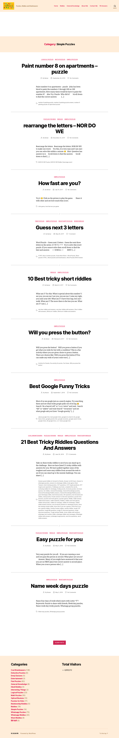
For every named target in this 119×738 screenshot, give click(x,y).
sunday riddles (69, 508)
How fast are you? (59, 183)
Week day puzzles (43, 611)
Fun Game (66, 363)
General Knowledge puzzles (71, 491)
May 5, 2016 (59, 546)
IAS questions (67, 495)
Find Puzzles (39, 221)
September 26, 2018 (59, 78)
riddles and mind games (72, 500)
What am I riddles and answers (67, 311)
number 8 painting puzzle (45, 102)
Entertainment (17, 679)
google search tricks (75, 419)
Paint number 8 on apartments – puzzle (59, 69)
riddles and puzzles (44, 502)
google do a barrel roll (68, 417)
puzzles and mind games (51, 498)
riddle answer (77, 498)
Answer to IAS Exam (70, 481)
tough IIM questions (50, 510)
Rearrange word (67, 162)
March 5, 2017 (59, 285)
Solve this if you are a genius (62, 506)
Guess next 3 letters (59, 227)
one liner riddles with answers (65, 309)
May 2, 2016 (59, 592)
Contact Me (94, 6)
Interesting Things (18, 690)
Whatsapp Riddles (84, 435)
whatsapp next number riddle (47, 514)
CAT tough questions (73, 485)
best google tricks (55, 417)
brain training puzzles (50, 485)
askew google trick (44, 417)
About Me (85, 6)
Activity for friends (43, 363)
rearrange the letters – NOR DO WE (59, 128)
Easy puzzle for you (59, 539)
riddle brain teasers (44, 500)
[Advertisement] (59, 24)
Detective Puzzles (18, 673)
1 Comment (72, 234)
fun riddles (47, 491)
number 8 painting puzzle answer (64, 102)
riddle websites (55, 500)
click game (41, 206)
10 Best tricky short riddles (59, 278)
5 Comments (72, 454)
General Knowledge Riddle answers (48, 493)
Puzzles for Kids (50, 119)
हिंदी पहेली (14, 721)
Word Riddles (79, 221)
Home (56, 6)
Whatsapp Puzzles (65, 221)
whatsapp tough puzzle (58, 516)
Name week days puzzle (59, 586)
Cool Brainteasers (35, 435)
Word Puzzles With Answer (75, 257)
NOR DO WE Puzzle (44, 162)
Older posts (59, 642)
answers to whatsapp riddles (58, 483)
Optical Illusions (17, 698)
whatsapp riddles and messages (65, 514)
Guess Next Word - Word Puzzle (65, 255)
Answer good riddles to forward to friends (50, 481)
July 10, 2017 (59, 189)
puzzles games (63, 498)
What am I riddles (52, 311)
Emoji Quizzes (16, 676)
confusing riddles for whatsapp (47, 489)
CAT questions (61, 485)
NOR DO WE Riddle (56, 162)
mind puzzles (47, 497)
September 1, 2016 (59, 392)
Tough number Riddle (57, 512)
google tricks (42, 421)
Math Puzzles (60, 59)
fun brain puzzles (71, 489)
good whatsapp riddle (44, 495)
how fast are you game (52, 206)
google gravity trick (51, 419)
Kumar (46, 78)
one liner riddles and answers (47, 309)
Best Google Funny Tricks (59, 386)
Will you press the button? (59, 332)
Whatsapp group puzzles (57, 611)
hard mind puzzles (57, 495)
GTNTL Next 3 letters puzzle (46, 255)
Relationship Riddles (19, 704)
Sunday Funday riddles (57, 508)
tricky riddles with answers (72, 512)
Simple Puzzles (72, 59)
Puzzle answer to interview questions (63, 497)
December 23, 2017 (59, 138)
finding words (61, 489)
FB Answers (103, 6)
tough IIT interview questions (65, 510)
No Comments (74, 78)
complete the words (71, 487)
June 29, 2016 (59, 454)
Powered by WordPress (28, 733)
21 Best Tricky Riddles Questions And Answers (59, 445)
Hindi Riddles (16, 687)
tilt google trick (51, 421)
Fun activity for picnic (56, 363)
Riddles (62, 6)
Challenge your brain (58, 487)
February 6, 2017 (59, 339)
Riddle (71, 498)
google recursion (63, 419)
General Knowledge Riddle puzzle (70, 493)
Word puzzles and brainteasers (57, 257)
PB (17, 733)
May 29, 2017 (60, 234)
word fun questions (71, 516)
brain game (70, 483)
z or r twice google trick (64, 421)
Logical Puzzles (47, 59)
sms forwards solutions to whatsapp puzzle (65, 504)
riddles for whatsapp (69, 502)
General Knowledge (73, 6)
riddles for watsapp (56, 502)
